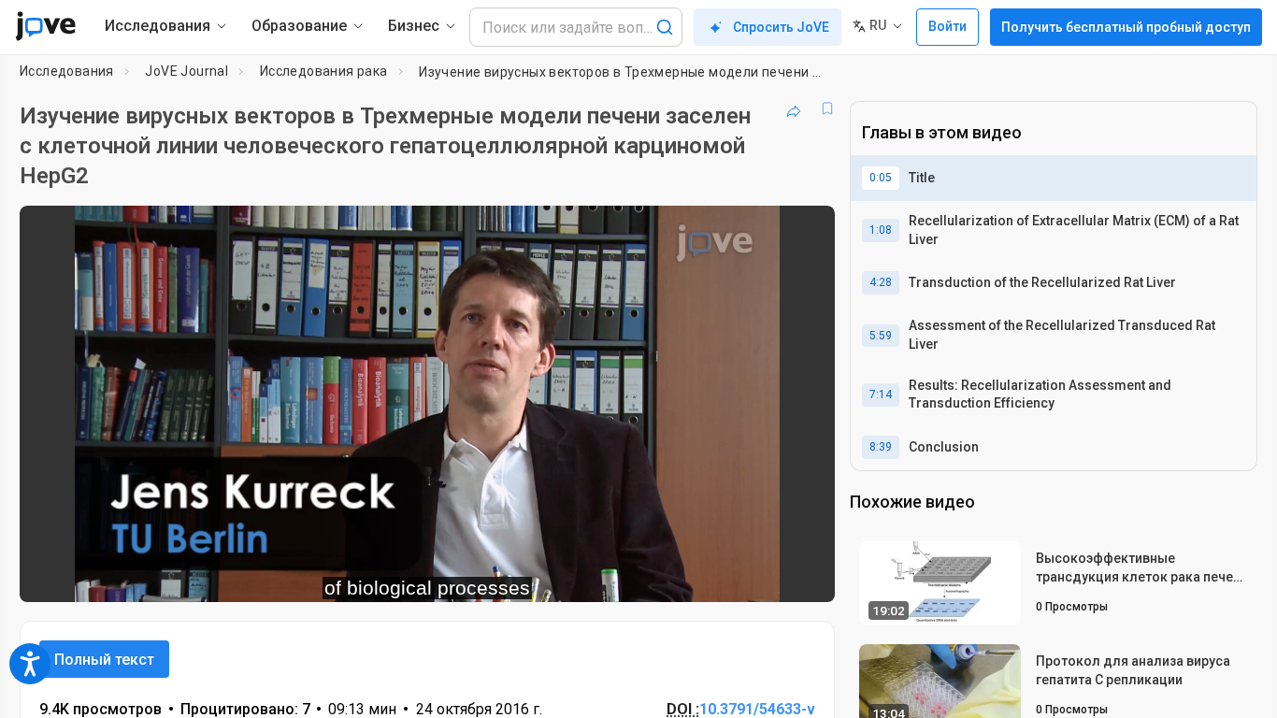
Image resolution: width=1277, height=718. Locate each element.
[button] (805, 232)
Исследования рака (324, 71)
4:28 (880, 282)
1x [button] (724, 575)
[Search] (664, 27)
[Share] (793, 108)
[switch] (616, 575)
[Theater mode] (805, 576)
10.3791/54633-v (757, 709)
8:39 (880, 446)
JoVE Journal (186, 71)
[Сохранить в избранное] (827, 108)
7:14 (880, 394)
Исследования (67, 71)
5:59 (880, 335)
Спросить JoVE (781, 27)
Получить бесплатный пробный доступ (1126, 27)
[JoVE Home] (45, 26)
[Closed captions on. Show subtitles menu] (762, 576)
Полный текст (104, 659)
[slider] (324, 575)
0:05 (880, 177)
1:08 (880, 230)
